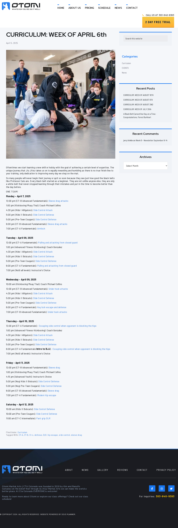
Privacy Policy (166, 469)
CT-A (21, 435)
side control (64, 435)
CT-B (26, 435)
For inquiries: (157, 496)
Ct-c (31, 435)
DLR (45, 435)
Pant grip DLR (43, 418)
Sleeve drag (54, 367)
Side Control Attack (43, 210)
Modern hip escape (46, 395)
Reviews (122, 469)
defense (38, 435)
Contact (142, 469)
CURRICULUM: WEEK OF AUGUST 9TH (138, 99)
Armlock (41, 228)
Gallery (102, 469)
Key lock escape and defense (51, 307)
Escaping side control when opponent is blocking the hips (67, 325)
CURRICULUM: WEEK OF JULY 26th (137, 109)
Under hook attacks (58, 288)
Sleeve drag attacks (58, 200)
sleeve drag (76, 435)
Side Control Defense (43, 214)
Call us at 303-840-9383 (160, 14)
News (124, 72)
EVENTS (125, 68)
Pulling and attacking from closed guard (58, 242)
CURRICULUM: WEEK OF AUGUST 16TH (138, 95)
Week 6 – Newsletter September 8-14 (151, 140)
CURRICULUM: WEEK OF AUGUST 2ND (138, 104)
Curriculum (22, 432)
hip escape (53, 435)
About (69, 469)
